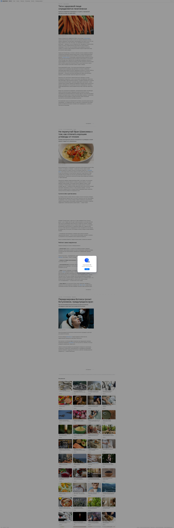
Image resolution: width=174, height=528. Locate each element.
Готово (87, 269)
